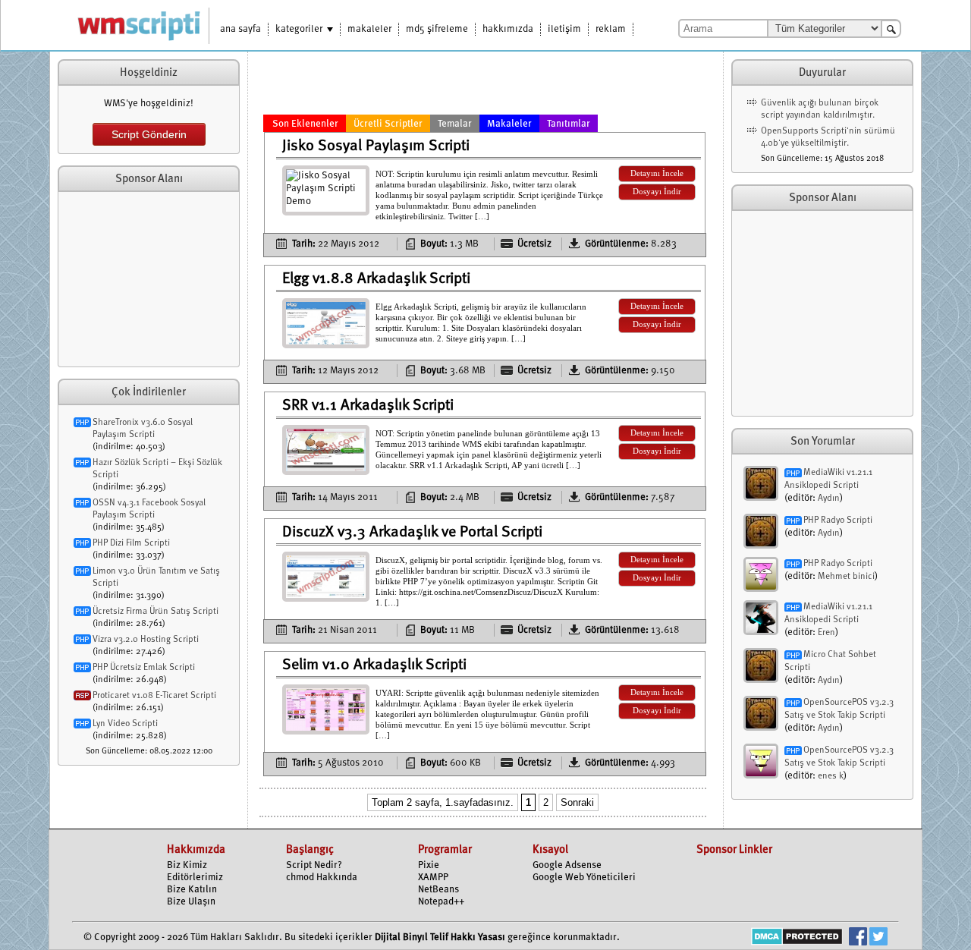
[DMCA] (797, 938)
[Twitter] (878, 938)
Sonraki (577, 802)
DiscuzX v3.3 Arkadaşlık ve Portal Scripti (412, 532)
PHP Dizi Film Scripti (131, 543)
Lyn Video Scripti (125, 723)
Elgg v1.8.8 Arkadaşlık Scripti (376, 279)
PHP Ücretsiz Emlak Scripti (144, 667)
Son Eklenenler (305, 124)
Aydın (829, 498)
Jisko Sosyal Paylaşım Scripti (376, 146)
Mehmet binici (846, 576)
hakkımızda (507, 29)
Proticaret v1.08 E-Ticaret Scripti (154, 695)
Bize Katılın (192, 890)
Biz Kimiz (187, 865)
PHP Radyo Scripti (837, 520)
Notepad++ (441, 902)
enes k (831, 776)
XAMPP (433, 877)
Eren (826, 632)
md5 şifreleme (437, 29)
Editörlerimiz (195, 877)
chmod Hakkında (321, 877)
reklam (610, 29)
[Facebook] (858, 938)
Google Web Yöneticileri (584, 877)
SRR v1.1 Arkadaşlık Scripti (368, 406)
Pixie (428, 865)
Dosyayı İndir (657, 191)
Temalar (455, 124)
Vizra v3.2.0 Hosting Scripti (146, 639)
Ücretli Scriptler (388, 124)
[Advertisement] (149, 279)
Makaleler (509, 124)
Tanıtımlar (568, 124)
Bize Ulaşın (191, 902)
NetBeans (438, 890)
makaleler (369, 29)
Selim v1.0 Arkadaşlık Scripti (374, 665)
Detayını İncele (656, 173)
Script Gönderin (149, 134)
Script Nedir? (314, 865)
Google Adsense (567, 865)
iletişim (564, 29)
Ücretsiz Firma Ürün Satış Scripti (155, 611)
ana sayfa (240, 29)
